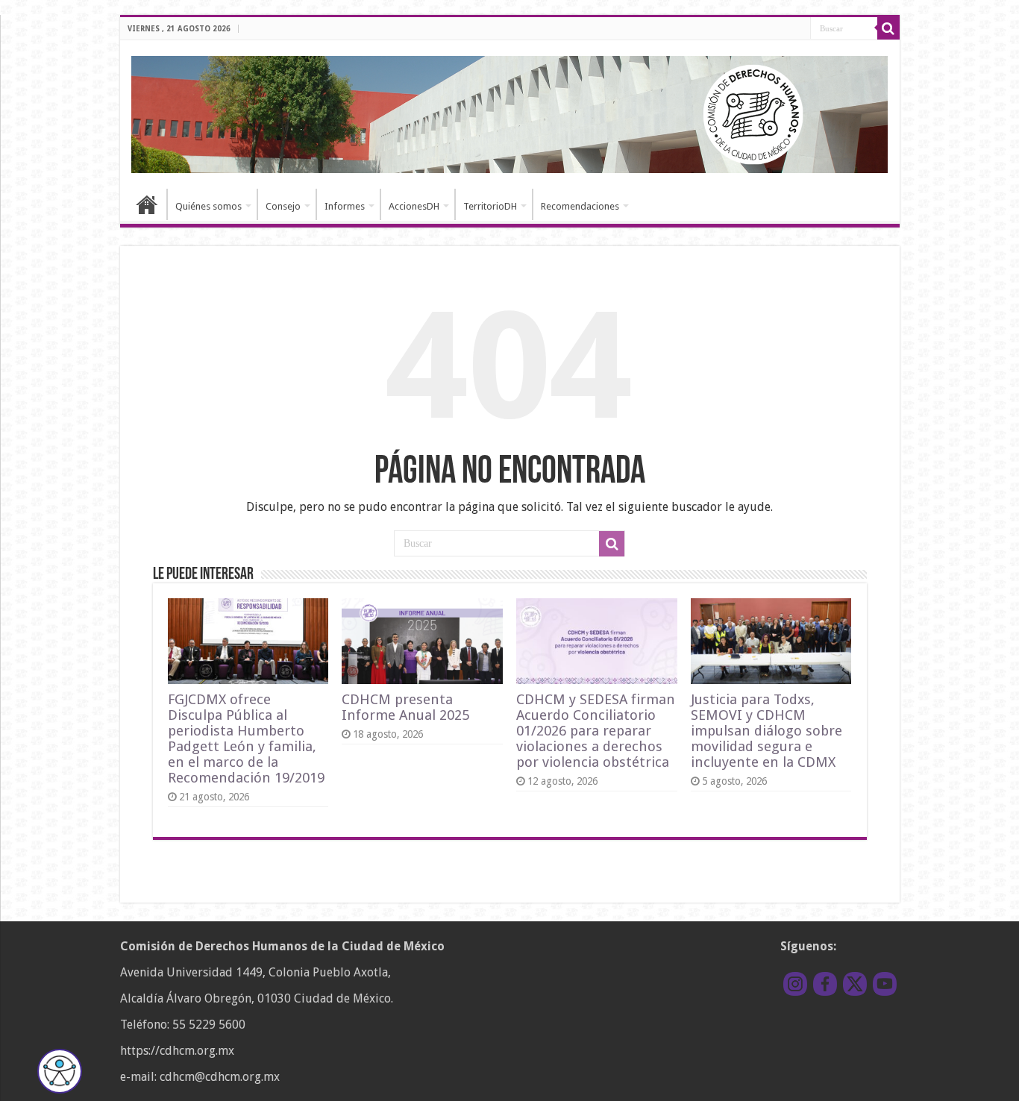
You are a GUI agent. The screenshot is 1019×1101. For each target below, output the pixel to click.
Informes (344, 206)
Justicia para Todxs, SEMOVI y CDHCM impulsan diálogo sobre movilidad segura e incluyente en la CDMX (766, 730)
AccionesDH (414, 206)
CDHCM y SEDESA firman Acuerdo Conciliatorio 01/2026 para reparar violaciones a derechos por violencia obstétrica (595, 730)
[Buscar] (888, 28)
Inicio (147, 204)
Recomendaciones (580, 206)
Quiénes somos (208, 206)
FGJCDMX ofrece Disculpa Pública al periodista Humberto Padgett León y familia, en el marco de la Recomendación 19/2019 (246, 738)
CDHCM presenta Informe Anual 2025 (405, 707)
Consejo (283, 206)
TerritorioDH (490, 206)
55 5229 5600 (208, 1024)
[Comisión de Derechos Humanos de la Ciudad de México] (509, 112)
